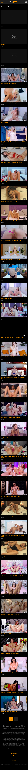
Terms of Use (14, 760)
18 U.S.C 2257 (14, 753)
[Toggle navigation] (2, 2)
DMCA (14, 755)
